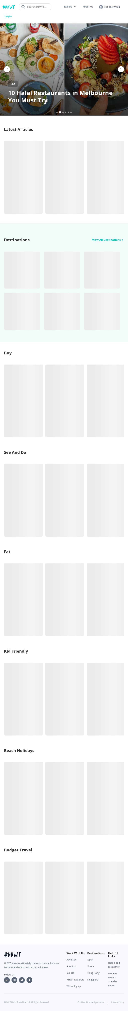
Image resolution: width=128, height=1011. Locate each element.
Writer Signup (73, 986)
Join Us (70, 972)
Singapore (92, 979)
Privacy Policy (117, 1002)
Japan (90, 959)
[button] (70, 6)
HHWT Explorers (75, 979)
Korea (90, 966)
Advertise (71, 959)
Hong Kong (93, 972)
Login (8, 16)
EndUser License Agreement (91, 1002)
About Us (71, 966)
